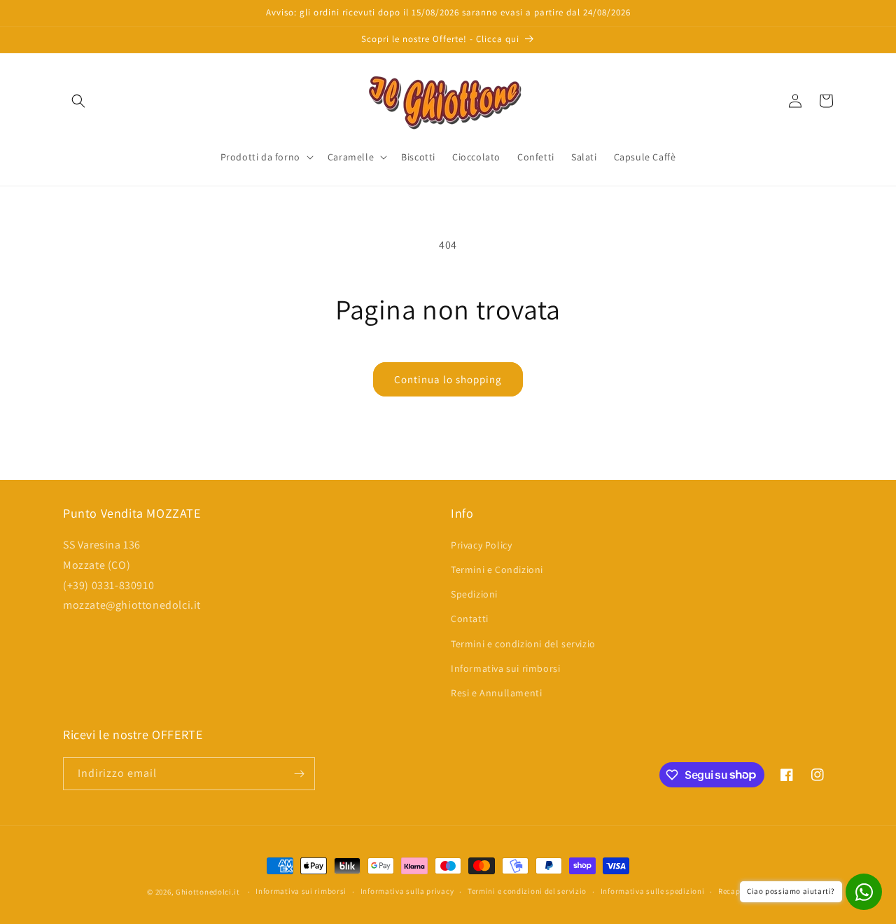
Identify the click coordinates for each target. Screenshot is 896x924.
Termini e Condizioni (497, 569)
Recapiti (733, 891)
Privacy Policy (481, 545)
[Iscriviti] (299, 773)
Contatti (470, 618)
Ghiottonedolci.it (208, 892)
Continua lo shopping (448, 379)
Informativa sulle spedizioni (653, 891)
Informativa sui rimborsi (505, 668)
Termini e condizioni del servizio (523, 643)
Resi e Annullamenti (496, 693)
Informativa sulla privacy (407, 891)
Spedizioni (474, 594)
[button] (78, 100)
